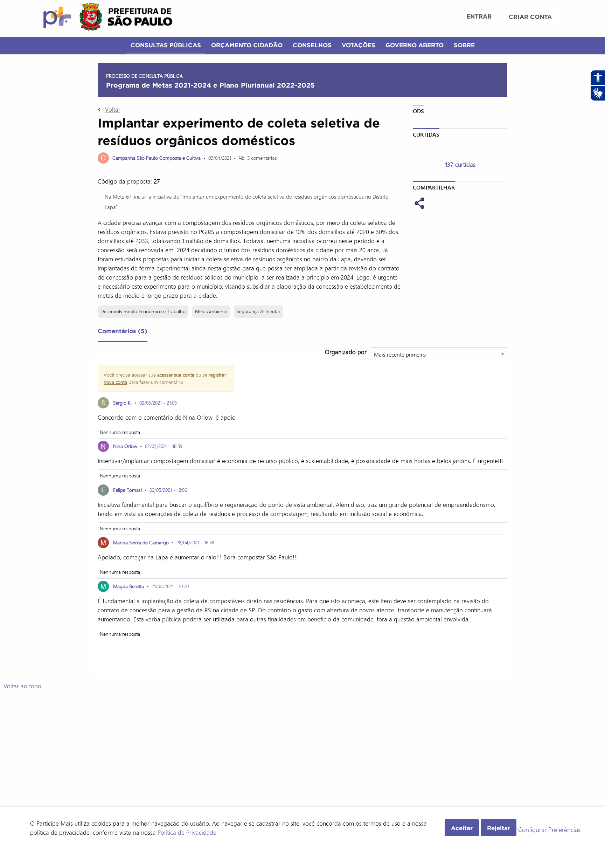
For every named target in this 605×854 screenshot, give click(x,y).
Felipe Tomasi (127, 490)
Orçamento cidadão (247, 45)
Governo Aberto (414, 45)
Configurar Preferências (549, 830)
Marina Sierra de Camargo (141, 542)
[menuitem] (479, 17)
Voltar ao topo (22, 686)
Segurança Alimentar (258, 311)
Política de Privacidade (187, 832)
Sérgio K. (122, 402)
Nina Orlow (125, 446)
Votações (358, 45)
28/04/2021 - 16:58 (195, 542)
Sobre (464, 45)
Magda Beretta (128, 586)
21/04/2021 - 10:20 (170, 586)
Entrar (479, 16)
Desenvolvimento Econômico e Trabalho (143, 311)
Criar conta (530, 16)
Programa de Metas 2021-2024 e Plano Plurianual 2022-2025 (210, 85)
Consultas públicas (166, 45)
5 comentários (262, 157)
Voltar (112, 109)
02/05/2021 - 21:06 (158, 402)
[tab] (122, 332)
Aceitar (462, 828)
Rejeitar (498, 828)
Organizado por (346, 352)
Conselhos (312, 45)
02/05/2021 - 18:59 (163, 446)
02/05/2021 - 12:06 (168, 490)
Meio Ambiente (211, 311)
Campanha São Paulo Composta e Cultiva (156, 157)
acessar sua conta (175, 374)
